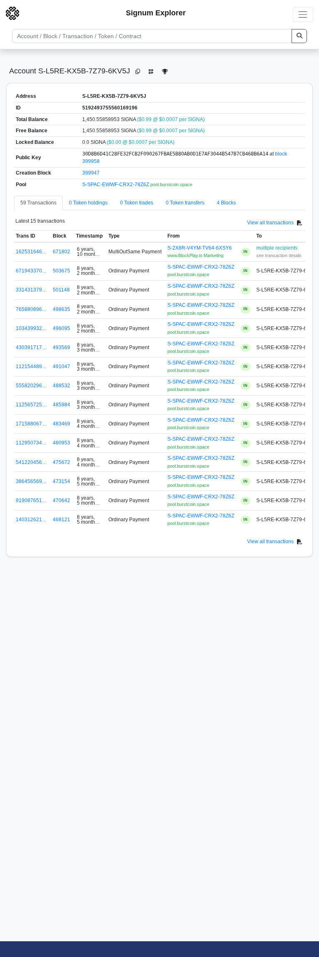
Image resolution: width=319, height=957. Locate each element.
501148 (61, 290)
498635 (61, 309)
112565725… (31, 405)
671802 (61, 252)
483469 (61, 424)
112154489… (31, 366)
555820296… (31, 386)
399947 (91, 173)
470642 (61, 500)
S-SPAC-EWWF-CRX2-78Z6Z (116, 184)
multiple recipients (276, 248)
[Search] (299, 36)
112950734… (31, 443)
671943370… (31, 271)
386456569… (31, 481)
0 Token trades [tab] (136, 203)
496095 (61, 328)
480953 (61, 443)
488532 (61, 386)
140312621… (31, 519)
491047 (61, 366)
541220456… (31, 462)
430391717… (31, 347)
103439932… (31, 328)
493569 (61, 347)
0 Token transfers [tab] (185, 203)
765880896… (31, 309)
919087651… (31, 500)
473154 (61, 481)
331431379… (31, 290)
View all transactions (270, 223)
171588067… (31, 424)
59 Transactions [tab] (38, 203)
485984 (61, 405)
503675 (61, 271)
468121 (61, 519)
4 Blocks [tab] (226, 203)
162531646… (31, 252)
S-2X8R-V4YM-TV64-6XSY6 (199, 248)
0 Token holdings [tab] (88, 203)
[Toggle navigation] (303, 14)
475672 (61, 462)
